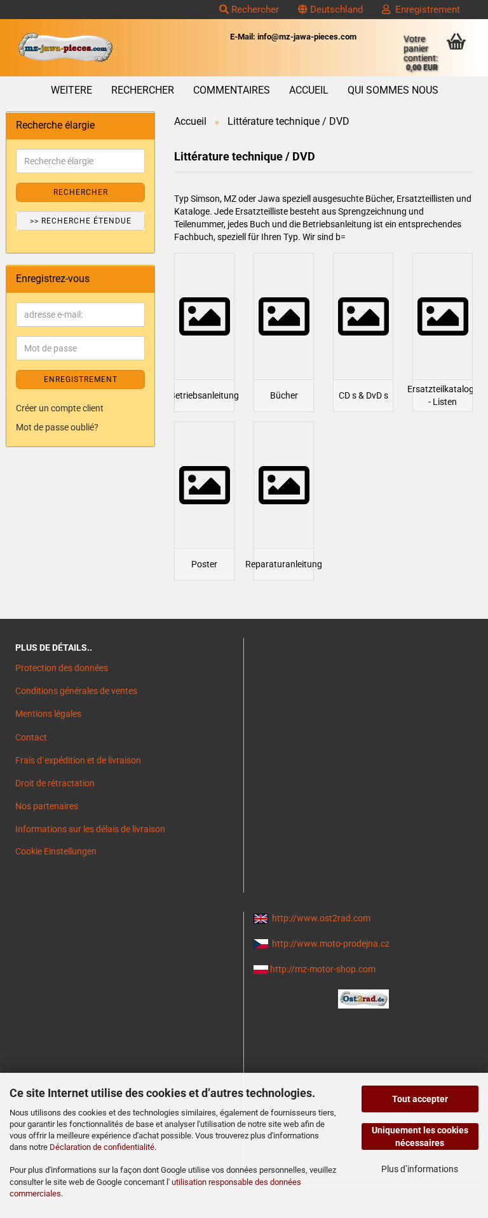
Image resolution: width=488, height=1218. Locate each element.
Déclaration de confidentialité (102, 1147)
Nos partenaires (46, 806)
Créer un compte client (60, 408)
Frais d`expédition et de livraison (78, 760)
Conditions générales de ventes (76, 691)
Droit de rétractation (55, 783)
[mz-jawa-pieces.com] (65, 47)
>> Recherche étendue (81, 220)
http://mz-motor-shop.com (323, 969)
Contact (31, 737)
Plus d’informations (419, 1169)
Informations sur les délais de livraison (90, 829)
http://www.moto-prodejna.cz (331, 943)
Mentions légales (48, 714)
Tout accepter (420, 1099)
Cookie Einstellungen (56, 851)
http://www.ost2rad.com (321, 918)
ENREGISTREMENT (81, 379)
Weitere (71, 90)
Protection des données (61, 668)
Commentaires (231, 90)
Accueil (309, 90)
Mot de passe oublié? (57, 427)
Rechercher (254, 9)
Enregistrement (425, 9)
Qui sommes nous (393, 90)
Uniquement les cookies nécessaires (420, 1136)
